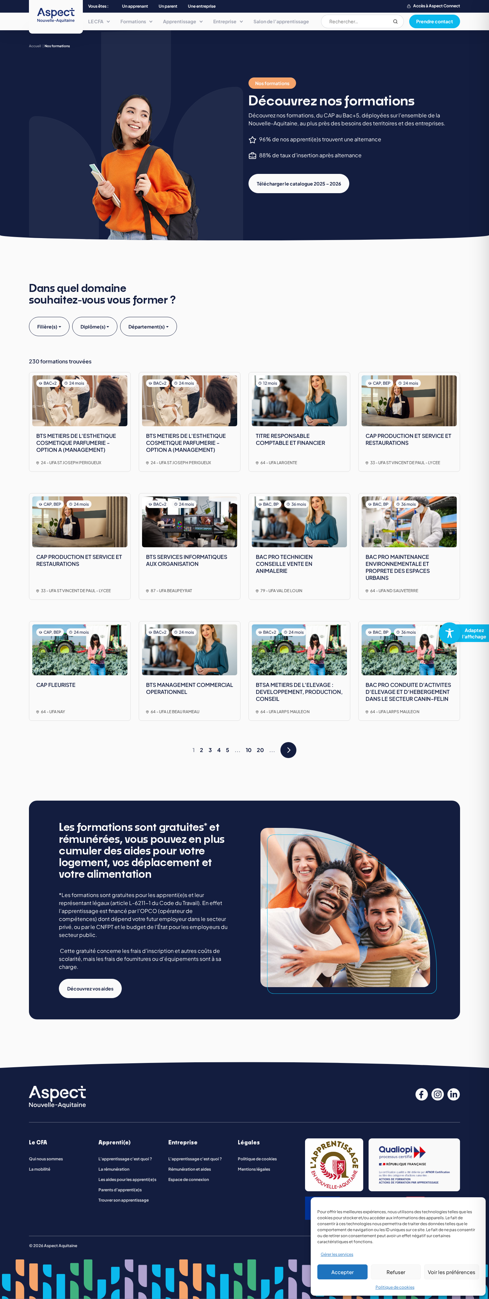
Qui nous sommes (46, 1158)
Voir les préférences (451, 1272)
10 (248, 749)
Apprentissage (179, 21)
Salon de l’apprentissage (281, 21)
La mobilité (39, 1169)
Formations (133, 21)
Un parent (168, 6)
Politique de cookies (395, 1287)
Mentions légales (254, 1169)
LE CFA (95, 21)
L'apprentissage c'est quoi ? (125, 1158)
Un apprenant (135, 6)
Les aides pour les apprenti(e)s (127, 1179)
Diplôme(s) (93, 326)
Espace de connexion (188, 1179)
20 (260, 749)
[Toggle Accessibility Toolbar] (461, 633)
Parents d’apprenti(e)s (120, 1189)
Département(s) (146, 326)
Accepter (342, 1272)
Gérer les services (337, 1254)
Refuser (396, 1272)
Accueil (35, 46)
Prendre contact (434, 21)
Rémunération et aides (189, 1169)
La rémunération (113, 1169)
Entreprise (225, 21)
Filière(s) (47, 326)
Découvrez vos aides (90, 988)
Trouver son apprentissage (123, 1200)
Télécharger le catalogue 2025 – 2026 (299, 184)
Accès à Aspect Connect (436, 5)
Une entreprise (202, 6)
